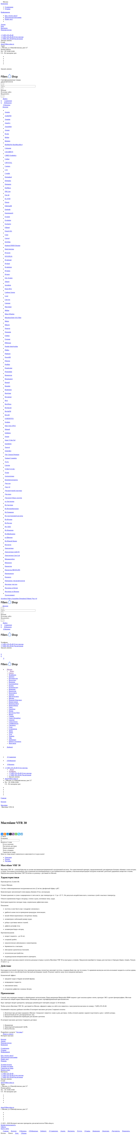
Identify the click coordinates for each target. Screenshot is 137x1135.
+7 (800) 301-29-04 (12, 39)
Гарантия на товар (7, 1068)
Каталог (3, 1039)
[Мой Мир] (7, 834)
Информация (5, 1052)
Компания (4, 1045)
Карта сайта (5, 1128)
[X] (10, 834)
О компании (9, 7)
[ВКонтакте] (2, 834)
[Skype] (19, 834)
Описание (8, 857)
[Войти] (2, 652)
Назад (12, 671)
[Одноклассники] (5, 834)
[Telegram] (21, 834)
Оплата (7, 859)
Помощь (4, 1061)
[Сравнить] (2, 830)
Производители (6, 1043)
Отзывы (7, 9)
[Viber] (13, 834)
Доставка (8, 861)
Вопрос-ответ (5, 1070)
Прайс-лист (9, 19)
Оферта (3, 1127)
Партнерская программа (13, 17)
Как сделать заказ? (11, 16)
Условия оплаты (6, 1064)
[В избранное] (2, 828)
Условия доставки (7, 1066)
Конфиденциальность (8, 1125)
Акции (3, 1041)
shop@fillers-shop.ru (7, 44)
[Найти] (2, 96)
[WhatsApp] (16, 834)
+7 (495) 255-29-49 (7, 35)
